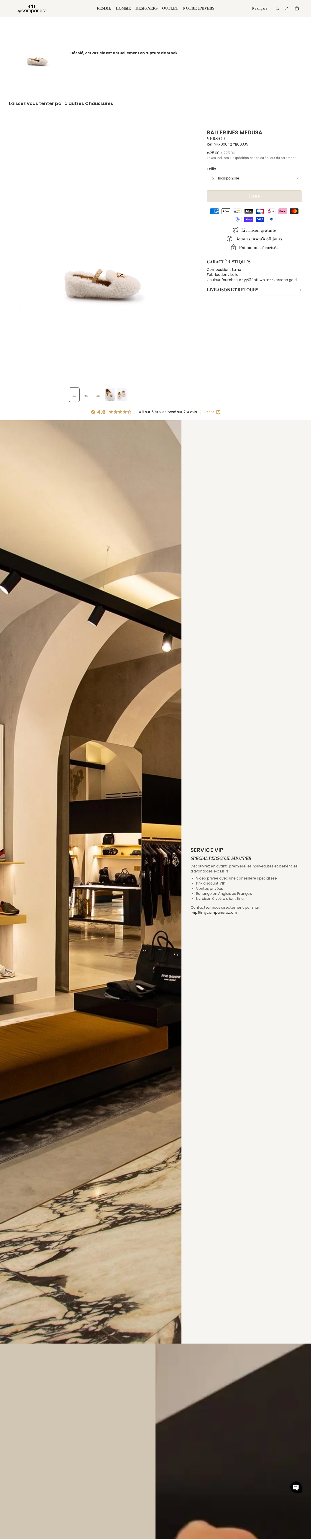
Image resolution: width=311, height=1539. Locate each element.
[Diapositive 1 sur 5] (74, 394)
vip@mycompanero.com (214, 912)
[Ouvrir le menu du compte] (287, 8)
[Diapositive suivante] (298, 113)
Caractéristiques (228, 261)
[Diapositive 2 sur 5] (86, 394)
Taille (211, 168)
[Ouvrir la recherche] (277, 8)
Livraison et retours (232, 290)
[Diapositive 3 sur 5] (98, 394)
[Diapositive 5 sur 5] (122, 394)
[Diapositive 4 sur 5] (110, 394)
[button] (296, 1487)
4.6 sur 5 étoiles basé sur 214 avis (168, 412)
